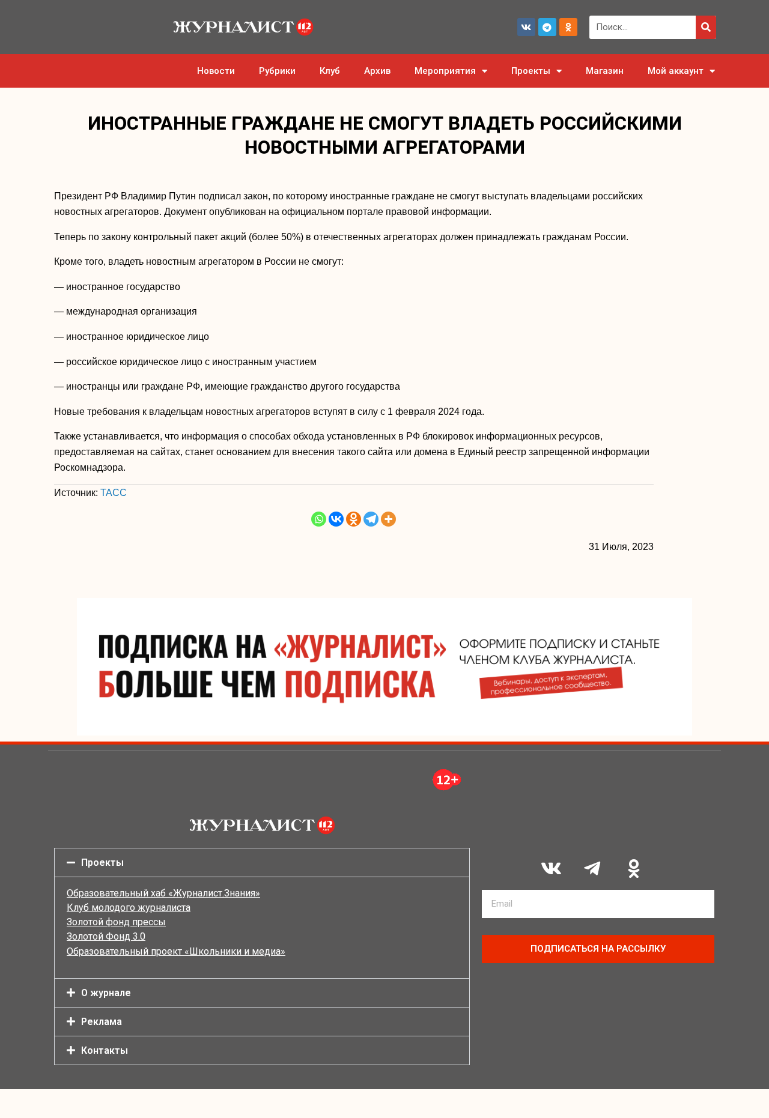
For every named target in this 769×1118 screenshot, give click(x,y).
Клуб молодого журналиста (128, 907)
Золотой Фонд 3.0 (106, 936)
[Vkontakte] (336, 519)
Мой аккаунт (676, 70)
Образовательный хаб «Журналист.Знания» (163, 893)
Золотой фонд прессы (116, 922)
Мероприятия (445, 70)
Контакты (104, 1050)
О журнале (106, 993)
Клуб (330, 70)
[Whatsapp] (318, 519)
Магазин (605, 70)
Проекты (530, 70)
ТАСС (113, 493)
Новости (216, 70)
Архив (377, 70)
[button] (262, 862)
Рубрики (277, 70)
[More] (388, 519)
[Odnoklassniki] (568, 27)
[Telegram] (547, 27)
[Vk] (526, 27)
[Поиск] (706, 27)
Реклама (101, 1021)
